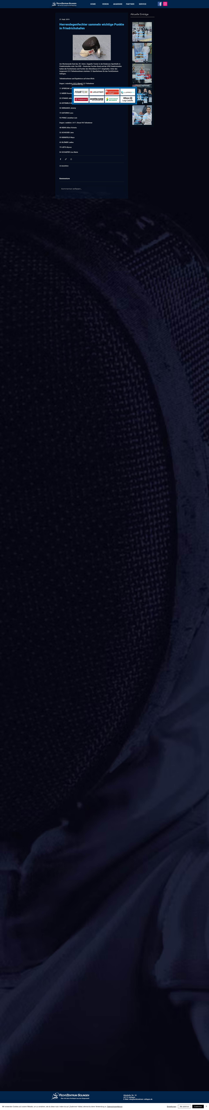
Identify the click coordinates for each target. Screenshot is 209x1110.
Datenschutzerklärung (114, 1106)
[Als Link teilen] (66, 159)
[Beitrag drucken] (71, 159)
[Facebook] (160, 4)
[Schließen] (206, 1106)
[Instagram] (165, 4)
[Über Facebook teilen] (60, 159)
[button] (142, 4)
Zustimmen (198, 1106)
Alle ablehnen (184, 1106)
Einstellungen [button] (171, 1106)
